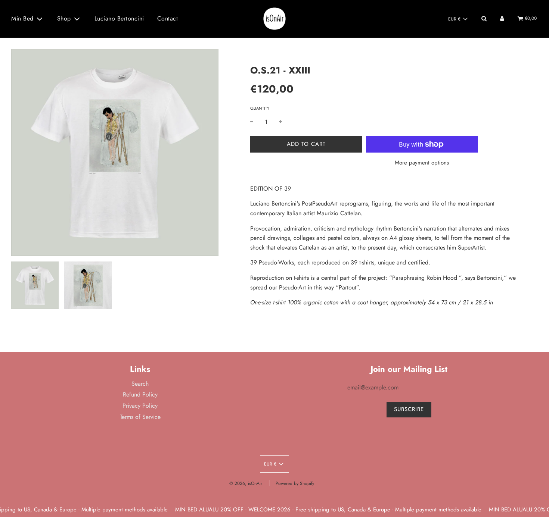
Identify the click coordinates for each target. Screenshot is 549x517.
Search (140, 383)
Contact (167, 18)
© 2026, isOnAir (245, 483)
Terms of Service (140, 417)
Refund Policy (140, 394)
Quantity (259, 108)
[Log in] (502, 18)
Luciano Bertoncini (119, 18)
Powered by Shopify (295, 483)
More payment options (422, 163)
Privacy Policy (140, 405)
